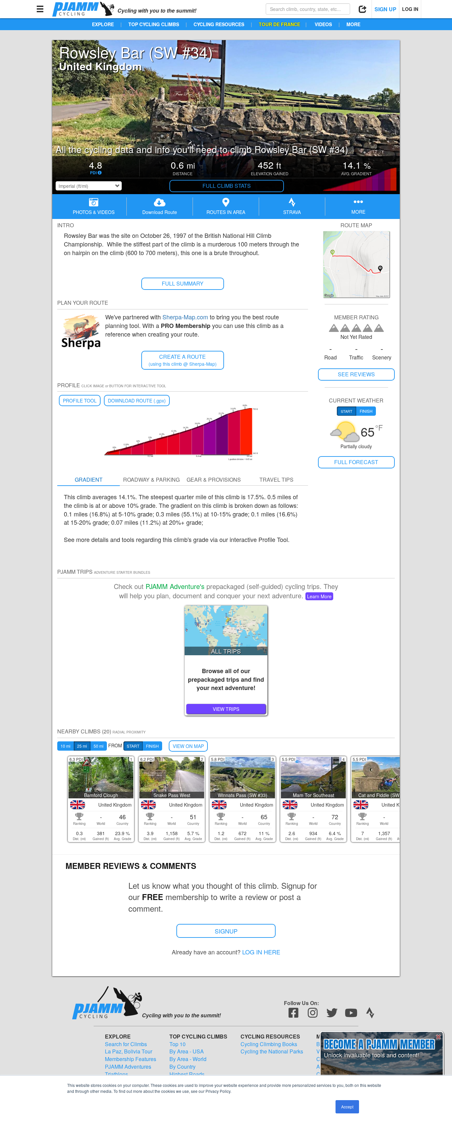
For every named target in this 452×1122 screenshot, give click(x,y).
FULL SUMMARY (182, 283)
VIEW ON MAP (188, 746)
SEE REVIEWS (356, 374)
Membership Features (130, 1059)
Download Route (159, 212)
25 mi (82, 746)
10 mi (65, 746)
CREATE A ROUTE (183, 360)
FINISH (152, 746)
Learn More (319, 596)
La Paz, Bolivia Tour (128, 1051)
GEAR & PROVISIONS (214, 479)
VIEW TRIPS (226, 709)
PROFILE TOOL (80, 400)
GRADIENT (89, 479)
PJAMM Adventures (128, 1066)
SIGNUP (226, 931)
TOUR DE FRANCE (279, 24)
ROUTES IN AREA (225, 212)
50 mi (99, 746)
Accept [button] (347, 1106)
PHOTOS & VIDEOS (93, 212)
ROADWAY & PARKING (151, 479)
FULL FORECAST (356, 462)
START (133, 746)
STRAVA (292, 212)
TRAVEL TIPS (276, 479)
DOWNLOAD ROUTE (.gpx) (137, 400)
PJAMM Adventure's (175, 586)
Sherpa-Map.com (185, 316)
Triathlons (116, 1074)
